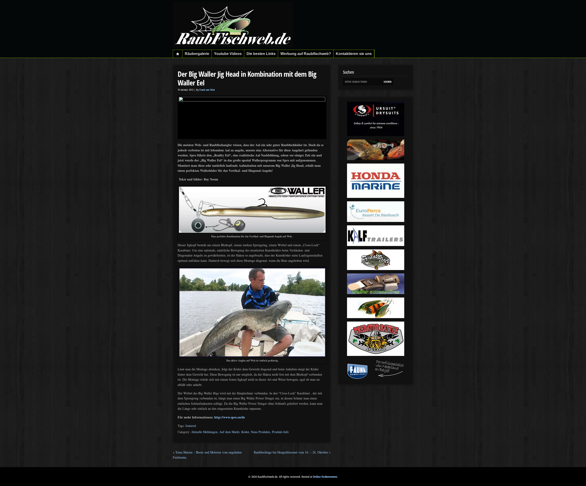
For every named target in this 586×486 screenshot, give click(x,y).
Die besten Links (261, 54)
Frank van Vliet (207, 89)
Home (177, 54)
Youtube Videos (228, 54)
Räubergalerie (197, 54)
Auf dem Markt (229, 432)
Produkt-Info (280, 432)
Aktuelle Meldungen (204, 432)
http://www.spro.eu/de (229, 417)
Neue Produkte (260, 432)
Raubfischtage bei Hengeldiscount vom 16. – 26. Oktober (291, 452)
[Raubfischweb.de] (233, 46)
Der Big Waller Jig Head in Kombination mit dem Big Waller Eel (247, 78)
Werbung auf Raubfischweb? (305, 54)
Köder (245, 432)
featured (190, 425)
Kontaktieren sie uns (354, 54)
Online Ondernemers (325, 477)
